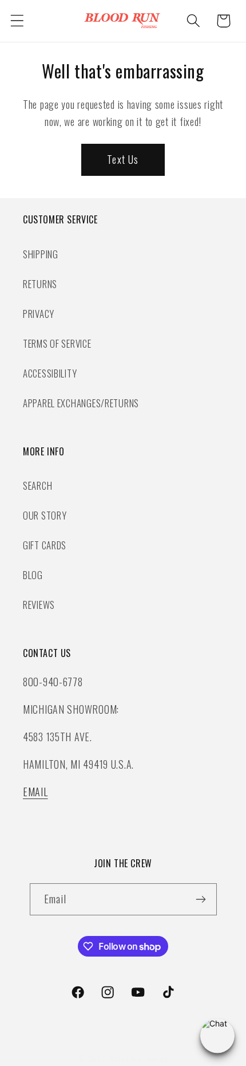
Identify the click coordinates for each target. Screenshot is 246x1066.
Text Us (122, 159)
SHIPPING (40, 254)
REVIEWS (39, 604)
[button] (17, 21)
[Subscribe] (201, 899)
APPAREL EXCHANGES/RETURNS (81, 403)
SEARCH (37, 485)
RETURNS (40, 284)
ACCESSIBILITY (50, 373)
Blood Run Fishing (138, 1058)
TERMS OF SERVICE (57, 343)
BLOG (33, 575)
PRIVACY (38, 313)
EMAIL (35, 791)
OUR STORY (44, 515)
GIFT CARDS (44, 545)
